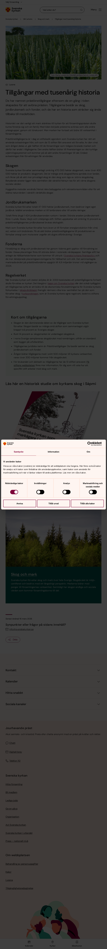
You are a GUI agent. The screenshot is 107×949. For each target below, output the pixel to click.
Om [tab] (88, 452)
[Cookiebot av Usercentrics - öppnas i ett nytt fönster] (91, 444)
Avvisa (19, 503)
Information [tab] (53, 452)
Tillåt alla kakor (87, 503)
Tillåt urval (53, 503)
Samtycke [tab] (18, 452)
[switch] (40, 492)
